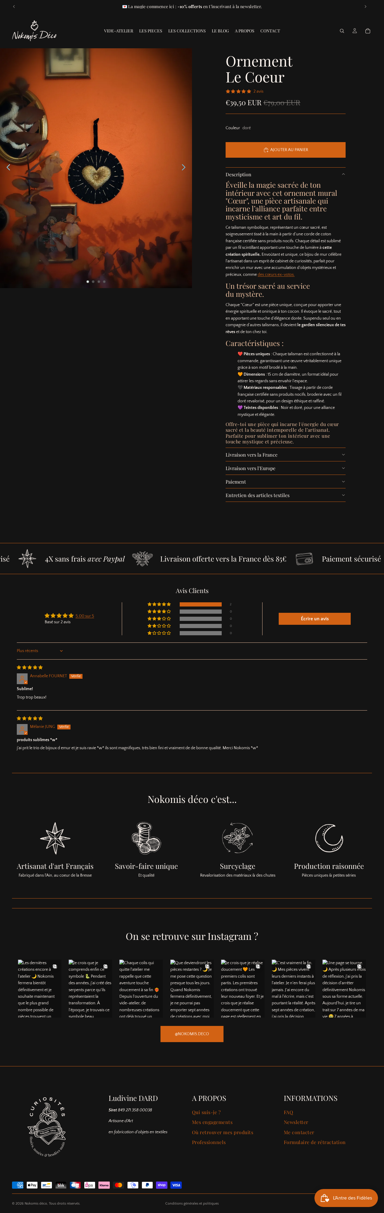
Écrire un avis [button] (315, 618)
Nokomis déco (36, 1204)
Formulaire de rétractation (315, 1142)
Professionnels (209, 1142)
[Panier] (367, 30)
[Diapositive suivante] (365, 6)
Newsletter (296, 1122)
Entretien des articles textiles (258, 495)
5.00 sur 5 (85, 616)
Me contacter (299, 1132)
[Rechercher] (342, 30)
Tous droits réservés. (64, 1204)
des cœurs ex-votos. (276, 274)
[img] (30, 667)
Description (238, 174)
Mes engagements (212, 1122)
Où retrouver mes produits (222, 1132)
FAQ (288, 1112)
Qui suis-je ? (206, 1112)
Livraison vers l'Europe (250, 468)
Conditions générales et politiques (192, 1204)
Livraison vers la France (252, 455)
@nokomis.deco (192, 1034)
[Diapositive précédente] (14, 6)
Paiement (236, 481)
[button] (160, 604)
